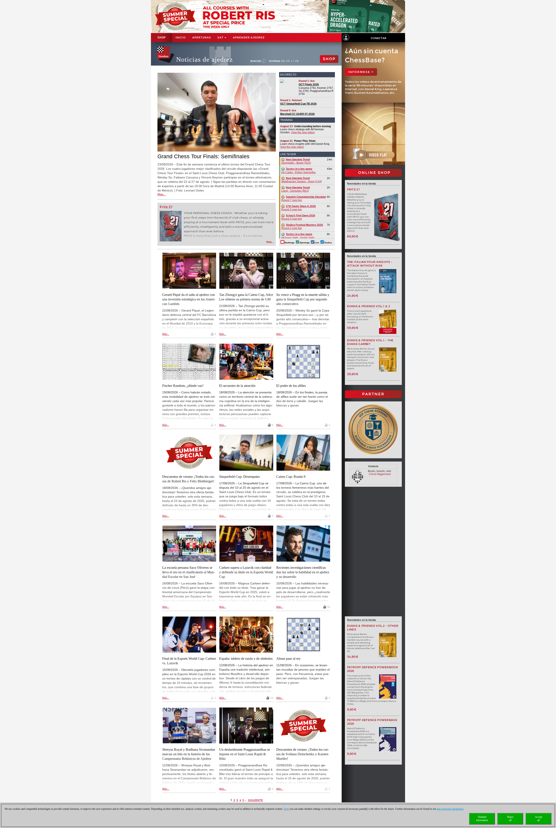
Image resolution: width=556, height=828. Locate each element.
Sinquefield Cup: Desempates (239, 476)
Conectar (378, 38)
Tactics (328, 242)
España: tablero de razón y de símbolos (246, 658)
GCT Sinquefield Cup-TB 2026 (298, 103)
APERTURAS (201, 37)
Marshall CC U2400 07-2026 (297, 113)
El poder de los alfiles (291, 386)
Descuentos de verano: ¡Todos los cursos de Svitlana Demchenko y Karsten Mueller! (302, 754)
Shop (161, 37)
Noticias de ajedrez (204, 59)
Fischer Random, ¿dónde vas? (183, 386)
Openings (305, 242)
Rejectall (510, 818)
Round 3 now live (298, 208)
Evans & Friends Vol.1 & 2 (368, 306)
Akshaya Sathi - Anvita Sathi (297, 236)
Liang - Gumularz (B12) (295, 189)
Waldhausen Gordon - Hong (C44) (301, 180)
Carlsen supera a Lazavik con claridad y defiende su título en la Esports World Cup (246, 572)
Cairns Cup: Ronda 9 (290, 476)
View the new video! (303, 132)
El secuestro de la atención (237, 386)
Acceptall (538, 818)
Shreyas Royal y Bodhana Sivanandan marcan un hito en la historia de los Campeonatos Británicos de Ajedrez (188, 754)
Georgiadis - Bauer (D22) (296, 161)
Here (286, 808)
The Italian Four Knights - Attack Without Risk (369, 263)
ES (292, 61)
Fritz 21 (166, 207)
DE (283, 61)
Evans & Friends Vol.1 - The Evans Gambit (370, 342)
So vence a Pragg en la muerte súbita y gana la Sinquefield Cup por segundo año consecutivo (302, 299)
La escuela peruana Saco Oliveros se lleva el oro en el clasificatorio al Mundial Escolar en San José (188, 572)
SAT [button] (220, 37)
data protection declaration (450, 808)
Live (317, 242)
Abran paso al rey (288, 658)
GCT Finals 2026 (309, 84)
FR (297, 61)
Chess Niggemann (380, 474)
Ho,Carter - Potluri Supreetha (298, 170)
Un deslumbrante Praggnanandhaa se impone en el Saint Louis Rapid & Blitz (244, 754)
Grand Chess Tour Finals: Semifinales (203, 156)
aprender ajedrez (249, 37)
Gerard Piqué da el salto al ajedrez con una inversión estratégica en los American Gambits (188, 299)
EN (288, 61)
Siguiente (255, 800)
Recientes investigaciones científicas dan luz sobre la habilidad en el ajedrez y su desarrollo (302, 572)
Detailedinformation (482, 818)
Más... (161, 194)
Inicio (180, 37)
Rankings (290, 242)
